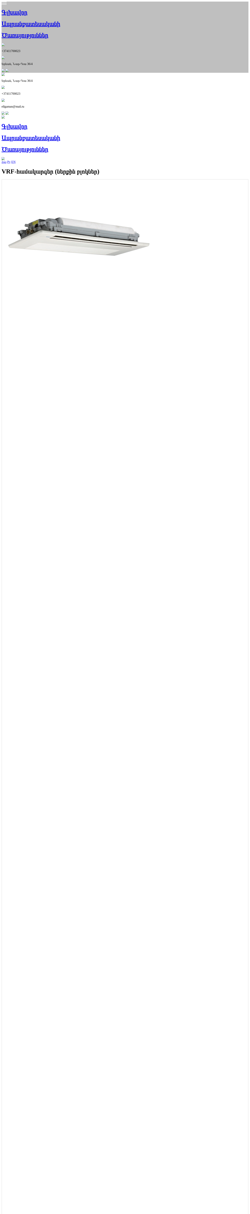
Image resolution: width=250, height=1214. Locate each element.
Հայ (4, 162)
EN (13, 162)
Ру (9, 162)
